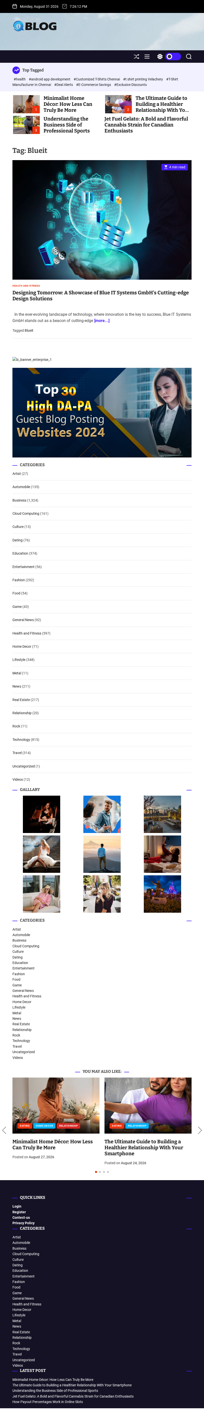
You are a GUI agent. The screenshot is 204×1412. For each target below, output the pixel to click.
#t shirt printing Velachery (143, 79)
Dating (17, 540)
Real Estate (21, 700)
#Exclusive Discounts (130, 85)
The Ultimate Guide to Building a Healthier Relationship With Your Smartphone (163, 107)
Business (19, 500)
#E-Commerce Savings (94, 85)
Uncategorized (23, 766)
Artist (16, 474)
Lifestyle (18, 660)
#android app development (50, 79)
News (16, 686)
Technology (21, 740)
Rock (16, 726)
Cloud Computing (25, 513)
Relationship (22, 713)
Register (19, 1212)
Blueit (29, 330)
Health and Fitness (26, 286)
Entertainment (23, 567)
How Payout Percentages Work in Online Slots (47, 1402)
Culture (18, 527)
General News (23, 620)
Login (16, 1206)
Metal (16, 673)
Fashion (18, 580)
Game (17, 607)
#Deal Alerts (64, 85)
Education (20, 553)
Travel (17, 753)
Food (16, 593)
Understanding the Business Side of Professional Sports (67, 125)
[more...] (101, 320)
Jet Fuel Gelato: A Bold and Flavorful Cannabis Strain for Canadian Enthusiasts (146, 125)
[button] (4, 1130)
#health (20, 79)
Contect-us (21, 1217)
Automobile (21, 487)
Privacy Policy (23, 1223)
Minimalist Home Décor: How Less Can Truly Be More (68, 104)
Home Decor (21, 646)
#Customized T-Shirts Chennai (97, 79)
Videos (17, 779)
